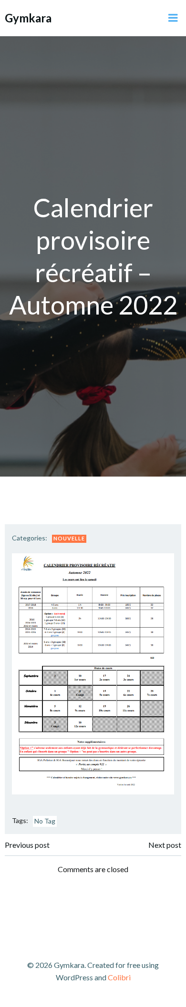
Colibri (119, 977)
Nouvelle (69, 538)
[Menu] (173, 18)
